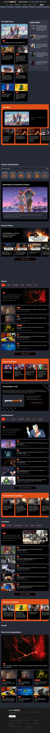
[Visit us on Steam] (27, 1)
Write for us (19, 726)
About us (26, 723)
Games (11, 4)
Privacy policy (27, 720)
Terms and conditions (12, 720)
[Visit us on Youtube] (22, 1)
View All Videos (25, 259)
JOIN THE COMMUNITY (36, 402)
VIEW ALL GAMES (25, 353)
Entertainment (17, 4)
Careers (18, 723)
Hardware (24, 4)
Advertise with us (36, 723)
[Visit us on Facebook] (24, 1)
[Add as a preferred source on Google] (12, 716)
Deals (30, 4)
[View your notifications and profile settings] (41, 2)
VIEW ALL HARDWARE (25, 594)
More (34, 4)
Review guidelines (12, 726)
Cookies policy (35, 720)
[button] (44, 2)
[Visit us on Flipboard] (21, 1)
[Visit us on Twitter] (19, 1)
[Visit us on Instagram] (25, 1)
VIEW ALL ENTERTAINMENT (25, 487)
